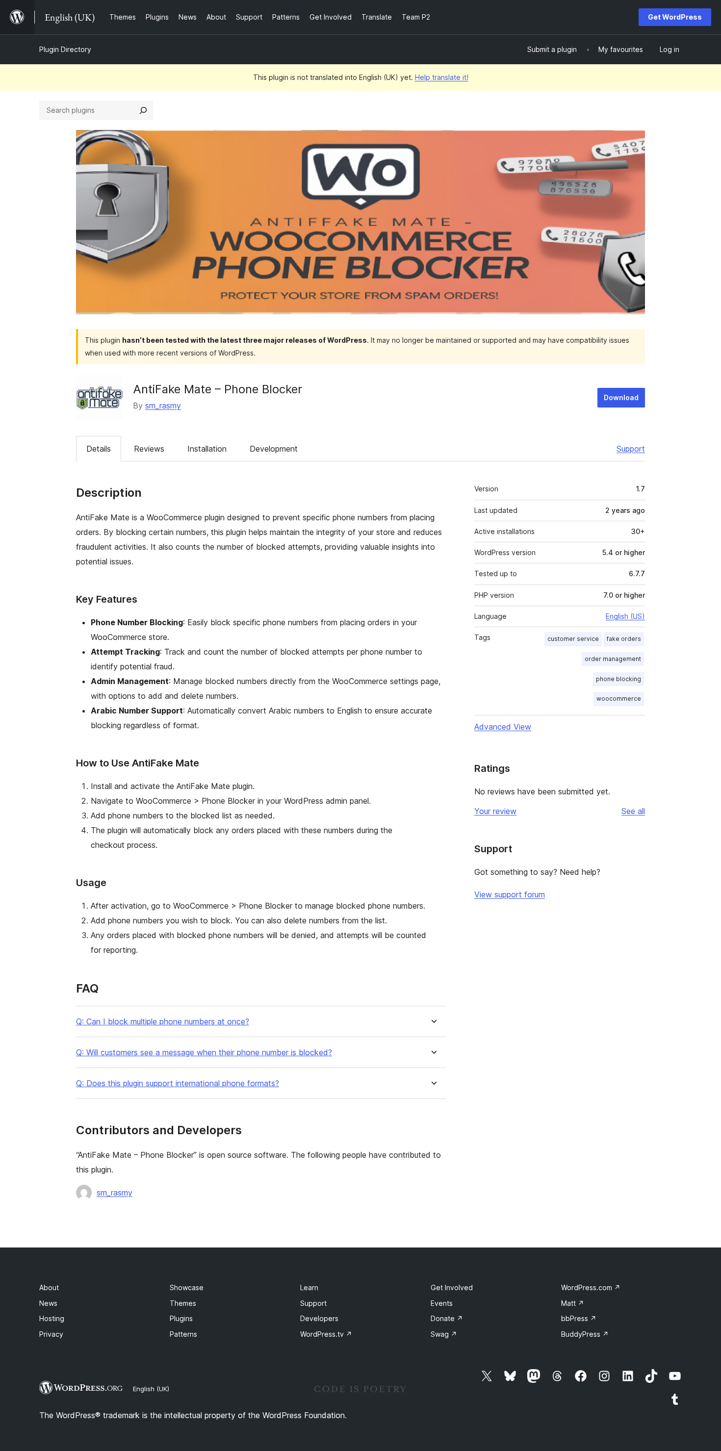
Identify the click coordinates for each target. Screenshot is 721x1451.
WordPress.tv (326, 1334)
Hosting (51, 1318)
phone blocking (618, 679)
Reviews (149, 449)
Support (631, 449)
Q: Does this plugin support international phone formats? (177, 1083)
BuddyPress (585, 1334)
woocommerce (618, 698)
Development (274, 449)
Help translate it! (441, 77)
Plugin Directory (65, 49)
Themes (183, 1303)
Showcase (187, 1287)
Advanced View (502, 727)
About (49, 1287)
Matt (572, 1303)
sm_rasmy (163, 405)
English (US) (625, 616)
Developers (319, 1318)
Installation (207, 449)
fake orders (624, 638)
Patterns (183, 1334)
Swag (444, 1334)
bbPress (578, 1318)
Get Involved (452, 1287)
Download (621, 397)
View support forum (509, 894)
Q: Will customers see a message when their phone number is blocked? (204, 1052)
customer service (573, 638)
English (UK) (151, 1389)
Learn (309, 1287)
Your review (495, 811)
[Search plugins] (143, 110)
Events (442, 1303)
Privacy (51, 1334)
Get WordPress (675, 17)
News (48, 1303)
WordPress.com (590, 1287)
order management (613, 658)
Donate (447, 1318)
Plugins (181, 1318)
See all (633, 811)
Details (98, 449)
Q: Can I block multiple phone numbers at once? (162, 1021)
